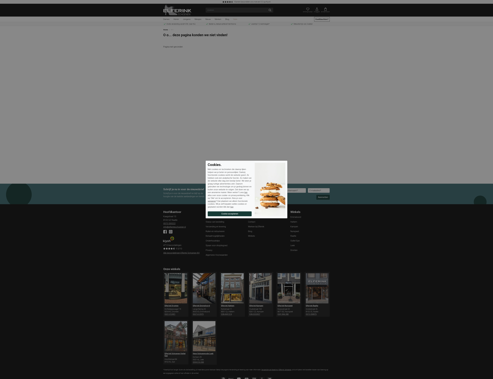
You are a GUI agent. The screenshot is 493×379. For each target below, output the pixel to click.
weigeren (212, 201)
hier (246, 192)
